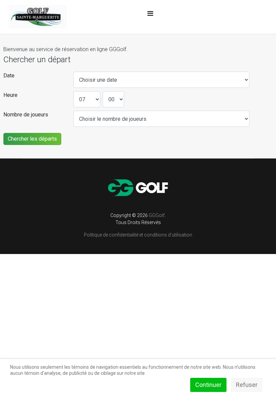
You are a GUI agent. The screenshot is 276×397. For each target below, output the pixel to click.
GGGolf (157, 215)
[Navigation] (150, 13)
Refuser (246, 384)
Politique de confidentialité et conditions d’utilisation (138, 235)
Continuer (208, 384)
